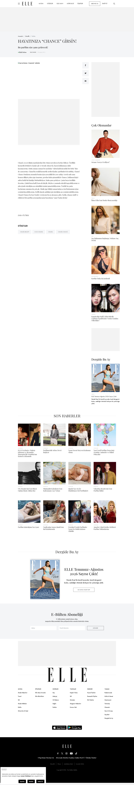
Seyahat (107, 715)
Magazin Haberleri (75, 704)
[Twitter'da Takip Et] (62, 753)
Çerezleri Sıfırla (80, 764)
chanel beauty (24, 232)
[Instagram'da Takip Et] (66, 753)
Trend (19, 696)
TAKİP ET (104, 3)
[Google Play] (74, 728)
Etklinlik (38, 689)
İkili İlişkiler (90, 700)
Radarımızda (108, 693)
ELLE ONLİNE (33, 52)
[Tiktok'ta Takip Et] (76, 753)
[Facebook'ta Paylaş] (85, 65)
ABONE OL (94, 4)
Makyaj (55, 696)
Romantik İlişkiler (92, 696)
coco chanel (38, 232)
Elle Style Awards (40, 693)
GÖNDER (95, 628)
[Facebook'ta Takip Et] (58, 753)
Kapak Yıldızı (74, 693)
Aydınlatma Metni (68, 764)
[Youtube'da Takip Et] (71, 753)
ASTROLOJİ (70, 3)
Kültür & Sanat (109, 696)
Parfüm (33, 36)
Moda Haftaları (22, 704)
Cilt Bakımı (56, 700)
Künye (59, 764)
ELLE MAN (60, 3)
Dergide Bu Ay (109, 718)
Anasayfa (20, 36)
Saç (54, 693)
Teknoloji (107, 704)
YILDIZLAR (73, 689)
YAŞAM (107, 689)
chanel (50, 232)
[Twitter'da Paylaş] (85, 73)
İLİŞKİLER (80, 3)
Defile (19, 707)
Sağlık (54, 704)
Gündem (72, 700)
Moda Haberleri (22, 693)
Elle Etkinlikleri (39, 696)
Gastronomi (108, 700)
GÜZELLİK (50, 3)
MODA (41, 3)
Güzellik (27, 36)
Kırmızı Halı (73, 707)
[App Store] (59, 728)
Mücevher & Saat (23, 711)
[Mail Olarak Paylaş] (85, 81)
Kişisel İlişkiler (91, 693)
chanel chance (63, 232)
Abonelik (52, 764)
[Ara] (114, 3)
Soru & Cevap (109, 711)
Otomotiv (107, 707)
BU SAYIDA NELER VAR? (84, 590)
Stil (19, 700)
